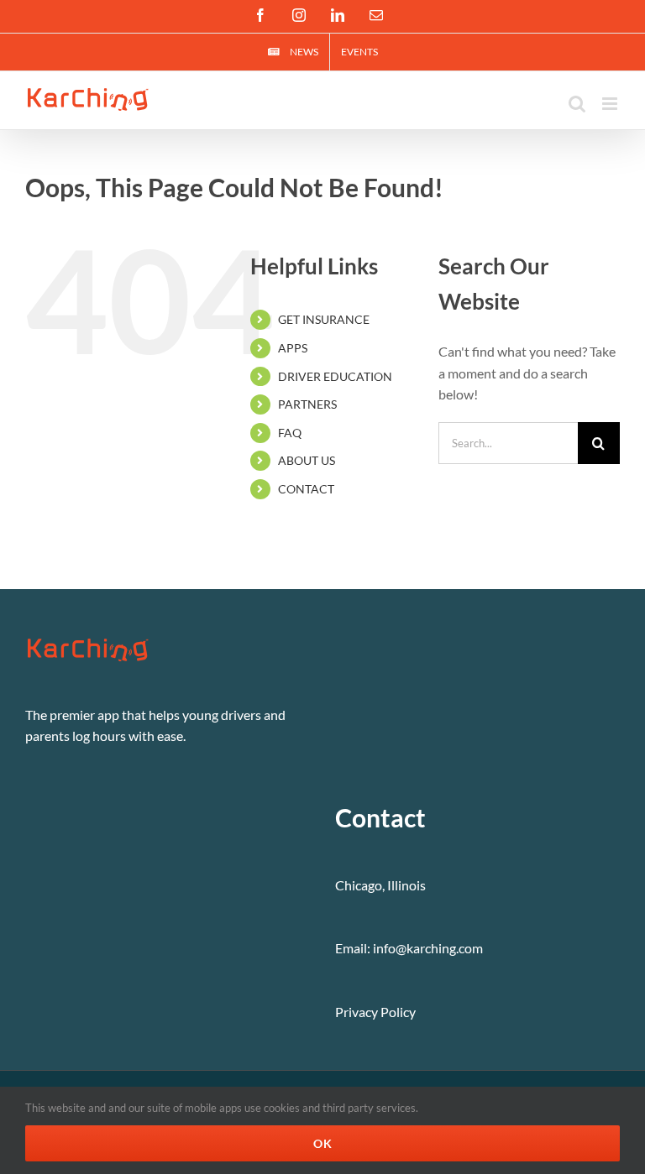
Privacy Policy (375, 1012)
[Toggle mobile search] (577, 103)
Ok (323, 1143)
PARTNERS (307, 404)
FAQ (290, 432)
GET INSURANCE (324, 319)
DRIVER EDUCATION (335, 376)
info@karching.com (428, 948)
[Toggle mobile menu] (611, 103)
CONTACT (306, 489)
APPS (292, 348)
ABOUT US (306, 460)
